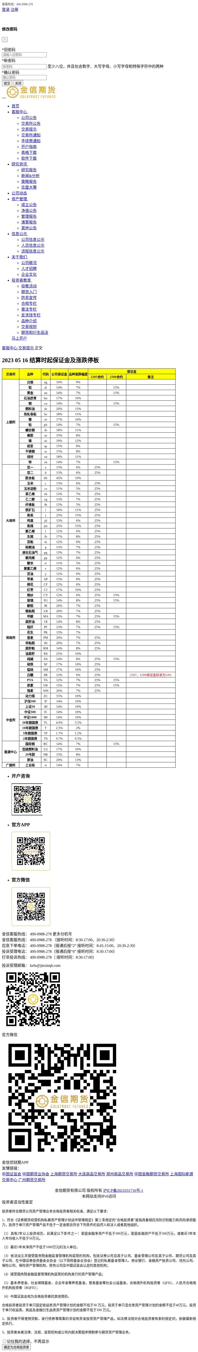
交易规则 (29, 327)
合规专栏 (29, 303)
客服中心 (20, 112)
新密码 (8, 61)
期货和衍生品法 (34, 332)
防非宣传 (29, 298)
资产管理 (20, 199)
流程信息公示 (32, 251)
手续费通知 (31, 141)
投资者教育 (22, 280)
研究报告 (29, 170)
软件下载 (29, 158)
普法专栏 (29, 309)
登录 (6, 10)
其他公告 (29, 228)
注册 (14, 10)
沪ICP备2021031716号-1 (123, 1190)
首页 (15, 106)
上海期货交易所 (63, 1174)
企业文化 (29, 274)
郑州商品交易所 (119, 1174)
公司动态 (19, 193)
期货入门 (29, 292)
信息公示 (20, 234)
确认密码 (10, 72)
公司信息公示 (32, 240)
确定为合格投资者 (16, 1347)
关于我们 (20, 257)
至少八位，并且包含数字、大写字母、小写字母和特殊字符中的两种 (105, 66)
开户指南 (29, 147)
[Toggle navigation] (4, 98)
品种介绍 (29, 321)
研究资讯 (20, 164)
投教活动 (29, 286)
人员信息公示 (32, 245)
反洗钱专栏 (31, 315)
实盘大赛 (29, 187)
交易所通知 (31, 135)
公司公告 (29, 118)
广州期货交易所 (31, 1180)
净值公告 (29, 211)
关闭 (18, 83)
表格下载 (29, 152)
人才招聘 (29, 269)
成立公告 (29, 205)
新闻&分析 (30, 176)
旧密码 (8, 50)
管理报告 (29, 216)
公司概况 (29, 263)
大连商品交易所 (91, 1174)
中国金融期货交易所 (151, 1174)
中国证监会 (11, 1174)
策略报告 (29, 182)
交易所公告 (31, 123)
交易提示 (29, 129)
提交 (7, 83)
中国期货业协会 (35, 1174)
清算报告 (29, 222)
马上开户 (19, 338)
